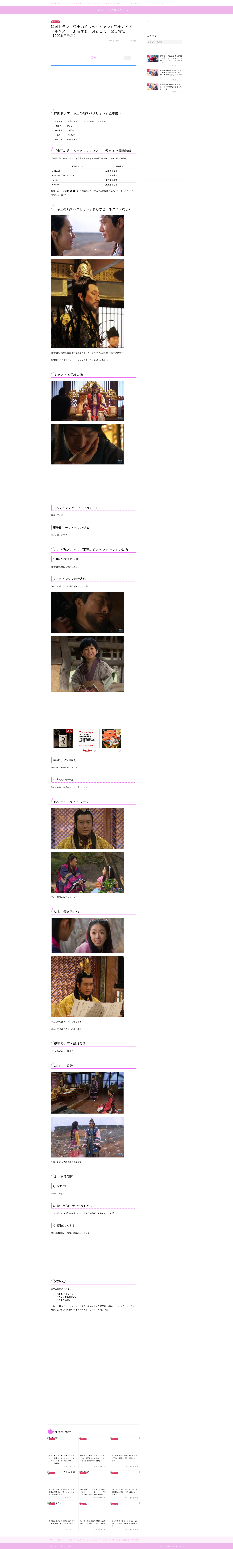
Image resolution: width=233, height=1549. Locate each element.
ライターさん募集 (74, 3)
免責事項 (70, 1546)
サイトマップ (137, 3)
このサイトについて (157, 3)
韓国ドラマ (55, 22)
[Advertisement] (93, 87)
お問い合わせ (93, 3)
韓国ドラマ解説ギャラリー (116, 9)
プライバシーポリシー (115, 3)
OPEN (127, 58)
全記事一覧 (55, 3)
